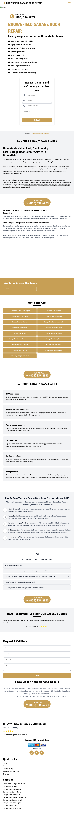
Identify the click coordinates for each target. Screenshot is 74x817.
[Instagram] (31, 753)
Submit (37, 119)
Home (27, 133)
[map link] (4, 3)
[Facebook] (42, 753)
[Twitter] (36, 753)
